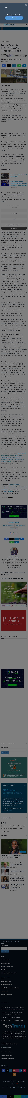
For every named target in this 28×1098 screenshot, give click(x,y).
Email (6, 7)
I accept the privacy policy (14, 14)
